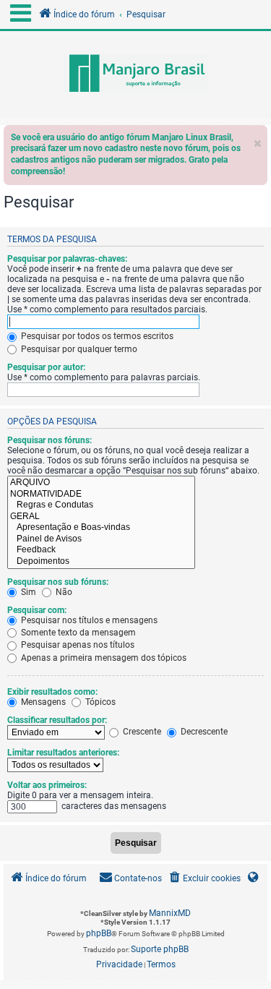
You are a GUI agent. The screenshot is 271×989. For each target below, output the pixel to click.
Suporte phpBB (160, 949)
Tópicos (99, 702)
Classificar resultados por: (57, 720)
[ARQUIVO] (101, 483)
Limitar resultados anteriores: (63, 753)
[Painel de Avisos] (101, 539)
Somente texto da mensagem (77, 633)
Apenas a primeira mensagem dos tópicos (102, 658)
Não (62, 592)
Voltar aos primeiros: (47, 785)
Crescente (141, 732)
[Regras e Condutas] (101, 505)
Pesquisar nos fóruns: (49, 440)
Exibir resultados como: (52, 692)
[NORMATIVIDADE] (101, 494)
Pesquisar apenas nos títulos (76, 645)
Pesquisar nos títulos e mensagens (88, 620)
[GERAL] (101, 517)
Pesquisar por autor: (46, 367)
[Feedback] (101, 550)
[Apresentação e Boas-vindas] (101, 528)
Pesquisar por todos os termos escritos (96, 336)
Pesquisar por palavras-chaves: (67, 259)
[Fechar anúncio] (257, 140)
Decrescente (203, 732)
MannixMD (170, 913)
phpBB (98, 933)
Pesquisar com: (36, 610)
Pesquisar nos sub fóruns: (57, 582)
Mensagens (42, 702)
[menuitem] (204, 879)
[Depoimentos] (101, 562)
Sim (27, 592)
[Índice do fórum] (135, 74)
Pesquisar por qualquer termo (78, 349)
